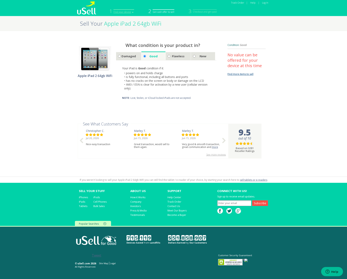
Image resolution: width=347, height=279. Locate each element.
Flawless (178, 56)
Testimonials (137, 215)
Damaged (128, 56)
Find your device (122, 12)
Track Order (237, 2)
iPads (82, 201)
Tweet (96, 255)
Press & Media (138, 210)
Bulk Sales (99, 206)
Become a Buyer (176, 215)
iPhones (83, 197)
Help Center (174, 197)
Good (153, 56)
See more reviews (216, 154)
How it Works (137, 197)
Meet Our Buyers (177, 210)
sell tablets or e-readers (253, 180)
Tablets (83, 206)
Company (135, 201)
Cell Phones (100, 201)
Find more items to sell (240, 74)
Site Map (103, 263)
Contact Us (173, 206)
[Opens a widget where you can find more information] (332, 272)
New (203, 56)
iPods (96, 197)
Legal (113, 263)
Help (252, 2)
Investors (135, 206)
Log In (265, 2)
